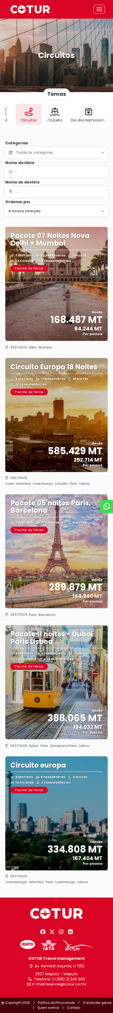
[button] (56, 211)
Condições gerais (97, 1002)
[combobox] (56, 191)
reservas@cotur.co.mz (65, 984)
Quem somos (48, 1007)
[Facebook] (42, 932)
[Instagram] (61, 932)
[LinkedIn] (70, 932)
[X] (52, 932)
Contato (73, 1007)
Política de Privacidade (56, 1002)
